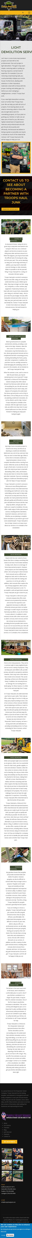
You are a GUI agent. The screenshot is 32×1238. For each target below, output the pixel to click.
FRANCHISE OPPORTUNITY (10, 209)
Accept (3, 1235)
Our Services (7, 1125)
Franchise (6, 1127)
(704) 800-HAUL (11, 1189)
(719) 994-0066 (9, 1191)
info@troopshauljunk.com (8, 1202)
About (5, 1123)
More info (3, 1231)
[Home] (9, 5)
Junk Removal (7, 1132)
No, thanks (10, 1235)
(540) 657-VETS (10, 1187)
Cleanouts (6, 1134)
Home (11, 32)
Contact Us (7, 1136)
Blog (5, 1130)
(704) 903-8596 (11, 1193)
